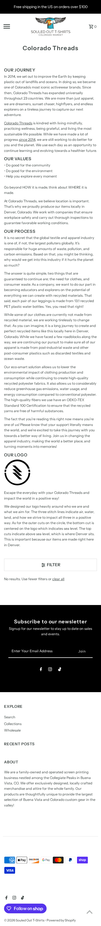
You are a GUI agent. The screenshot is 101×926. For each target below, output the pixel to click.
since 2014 (27, 140)
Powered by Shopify (61, 920)
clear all (58, 579)
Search (9, 717)
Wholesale (12, 730)
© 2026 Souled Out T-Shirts (24, 920)
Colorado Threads (18, 123)
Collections (13, 724)
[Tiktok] (59, 670)
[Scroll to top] (89, 912)
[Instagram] (50, 670)
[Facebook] (41, 670)
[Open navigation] (15, 26)
